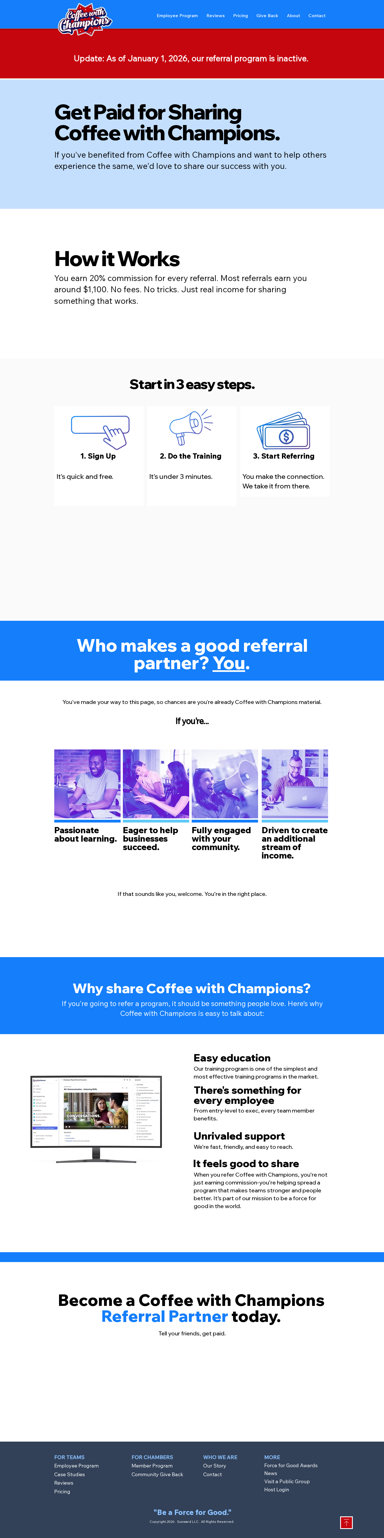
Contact (212, 1474)
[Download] (346, 1522)
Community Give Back (157, 1474)
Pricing (62, 1491)
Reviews (63, 1483)
